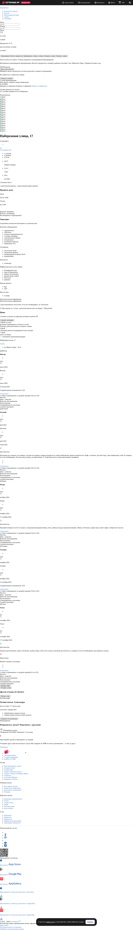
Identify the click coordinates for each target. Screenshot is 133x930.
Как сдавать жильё (10, 786)
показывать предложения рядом (13, 337)
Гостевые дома (9, 806)
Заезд (2, 22)
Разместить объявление (12, 788)
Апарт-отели (8, 803)
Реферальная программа (12, 821)
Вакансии (7, 817)
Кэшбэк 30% (8, 770)
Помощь (7, 792)
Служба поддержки (11, 757)
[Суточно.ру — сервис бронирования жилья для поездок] (10, 2)
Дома (6, 804)
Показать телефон (6, 78)
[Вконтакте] (5, 840)
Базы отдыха (8, 808)
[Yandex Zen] (5, 846)
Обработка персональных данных (12, 929)
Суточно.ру (15, 921)
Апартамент (4, 394)
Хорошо (90, 922)
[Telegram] (5, 832)
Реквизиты (8, 819)
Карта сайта (4, 925)
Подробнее (4, 747)
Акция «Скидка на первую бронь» (16, 773)
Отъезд (2, 26)
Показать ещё (5, 685)
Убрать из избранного (39, 86)
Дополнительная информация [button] (10, 299)
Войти (113, 2)
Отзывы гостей (9, 768)
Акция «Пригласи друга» (13, 772)
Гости (2, 30)
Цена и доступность (7, 69)
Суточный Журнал (10, 777)
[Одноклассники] (5, 835)
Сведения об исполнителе (9, 719)
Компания (7, 815)
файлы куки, (50, 922)
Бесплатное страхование (12, 790)
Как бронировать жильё (12, 766)
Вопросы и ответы (10, 779)
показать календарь (7, 320)
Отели (6, 801)
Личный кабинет (10, 755)
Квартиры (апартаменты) (13, 799)
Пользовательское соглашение (10, 927)
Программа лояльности (12, 823)
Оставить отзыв (6, 688)
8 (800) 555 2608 (10, 759)
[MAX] (5, 838)
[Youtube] (5, 843)
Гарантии (7, 775)
